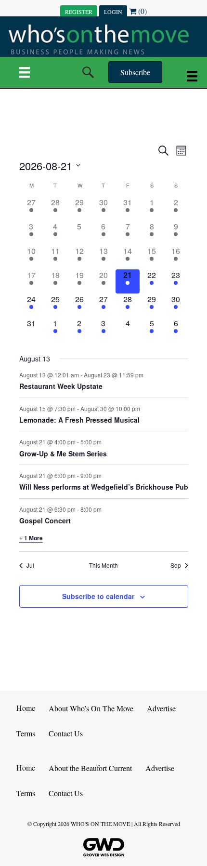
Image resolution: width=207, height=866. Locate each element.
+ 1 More (31, 537)
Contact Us (66, 733)
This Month (103, 565)
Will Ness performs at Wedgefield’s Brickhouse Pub (103, 487)
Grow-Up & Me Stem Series (63, 453)
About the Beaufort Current (90, 768)
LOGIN (113, 11)
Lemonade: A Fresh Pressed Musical (79, 420)
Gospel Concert (45, 520)
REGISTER (78, 11)
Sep (175, 565)
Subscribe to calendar (98, 596)
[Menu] (24, 72)
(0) (141, 11)
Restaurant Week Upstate (61, 386)
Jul (30, 565)
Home (25, 708)
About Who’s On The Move (91, 708)
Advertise (161, 708)
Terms (25, 733)
